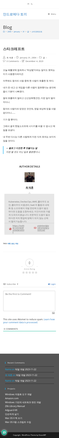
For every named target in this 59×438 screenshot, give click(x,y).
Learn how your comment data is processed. (29, 321)
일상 (12, 243)
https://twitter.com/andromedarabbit (18, 228)
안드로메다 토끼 (15, 14)
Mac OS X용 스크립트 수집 (18, 422)
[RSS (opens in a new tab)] (31, 4)
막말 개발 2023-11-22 (25, 369)
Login (53, 284)
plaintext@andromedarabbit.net (43, 227)
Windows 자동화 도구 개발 (18, 394)
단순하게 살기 (12, 414)
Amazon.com (12, 398)
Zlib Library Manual (15, 406)
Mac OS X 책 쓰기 (13, 418)
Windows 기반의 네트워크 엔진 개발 (23, 402)
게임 (16, 243)
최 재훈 (10, 57)
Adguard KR (11, 410)
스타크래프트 (37, 31)
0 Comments (13, 61)
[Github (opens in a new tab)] (28, 4)
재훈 (9, 243)
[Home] (4, 31)
